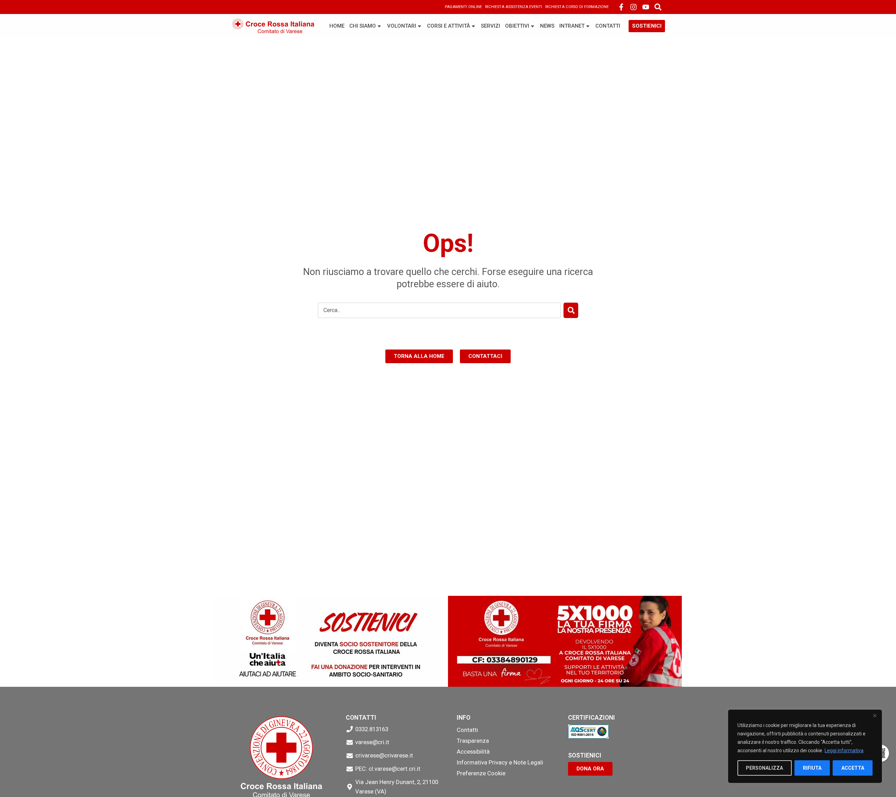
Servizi (490, 26)
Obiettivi (517, 26)
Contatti (607, 26)
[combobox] (439, 310)
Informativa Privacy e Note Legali (500, 762)
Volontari (401, 26)
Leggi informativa (844, 750)
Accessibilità (473, 751)
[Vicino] (874, 715)
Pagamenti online (463, 7)
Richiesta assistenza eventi (513, 7)
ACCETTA (852, 768)
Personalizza (764, 768)
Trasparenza (473, 740)
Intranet (571, 26)
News (547, 26)
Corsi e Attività (448, 26)
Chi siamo (362, 26)
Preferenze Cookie (481, 773)
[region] (805, 746)
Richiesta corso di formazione (577, 7)
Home (336, 26)
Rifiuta (812, 768)
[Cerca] (571, 310)
